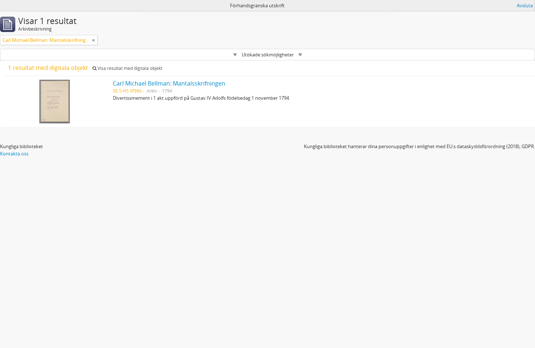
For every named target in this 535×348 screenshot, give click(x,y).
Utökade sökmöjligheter (268, 54)
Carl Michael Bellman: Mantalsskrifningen (169, 83)
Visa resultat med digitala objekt (129, 68)
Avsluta (525, 5)
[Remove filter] (93, 40)
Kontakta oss (14, 153)
